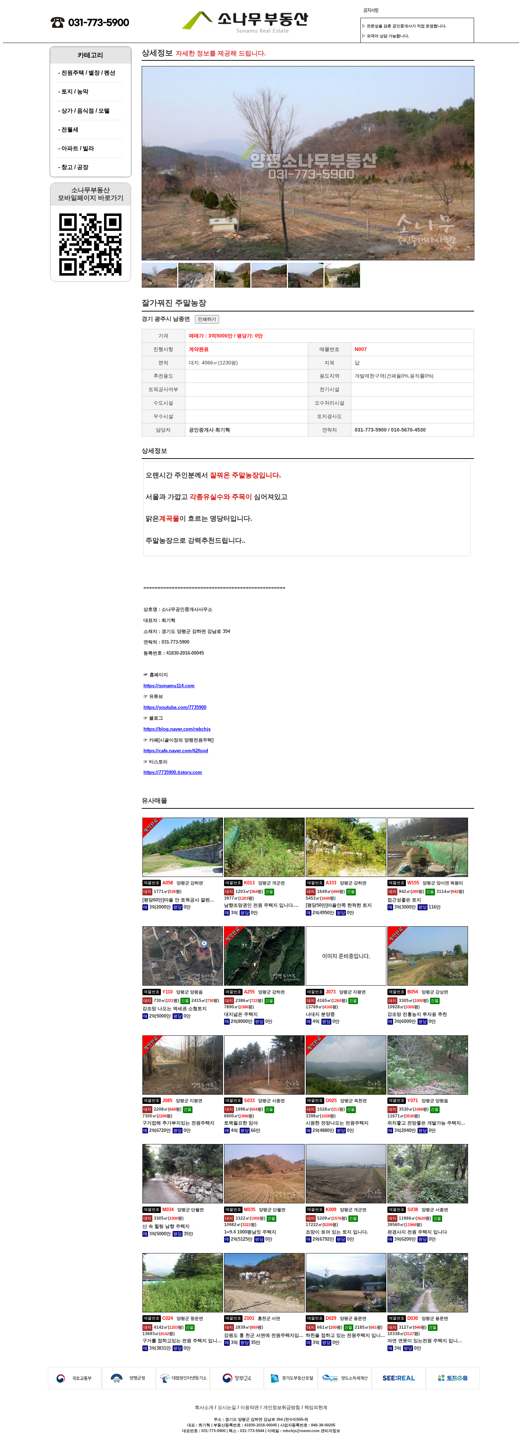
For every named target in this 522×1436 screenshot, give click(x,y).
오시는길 (227, 1407)
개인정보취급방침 (281, 1407)
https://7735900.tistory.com (172, 772)
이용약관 (249, 1407)
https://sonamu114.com (169, 685)
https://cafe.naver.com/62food (175, 750)
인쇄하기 (207, 319)
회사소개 (204, 1407)
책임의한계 (315, 1407)
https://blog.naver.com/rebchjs (177, 729)
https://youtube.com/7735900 (174, 707)
